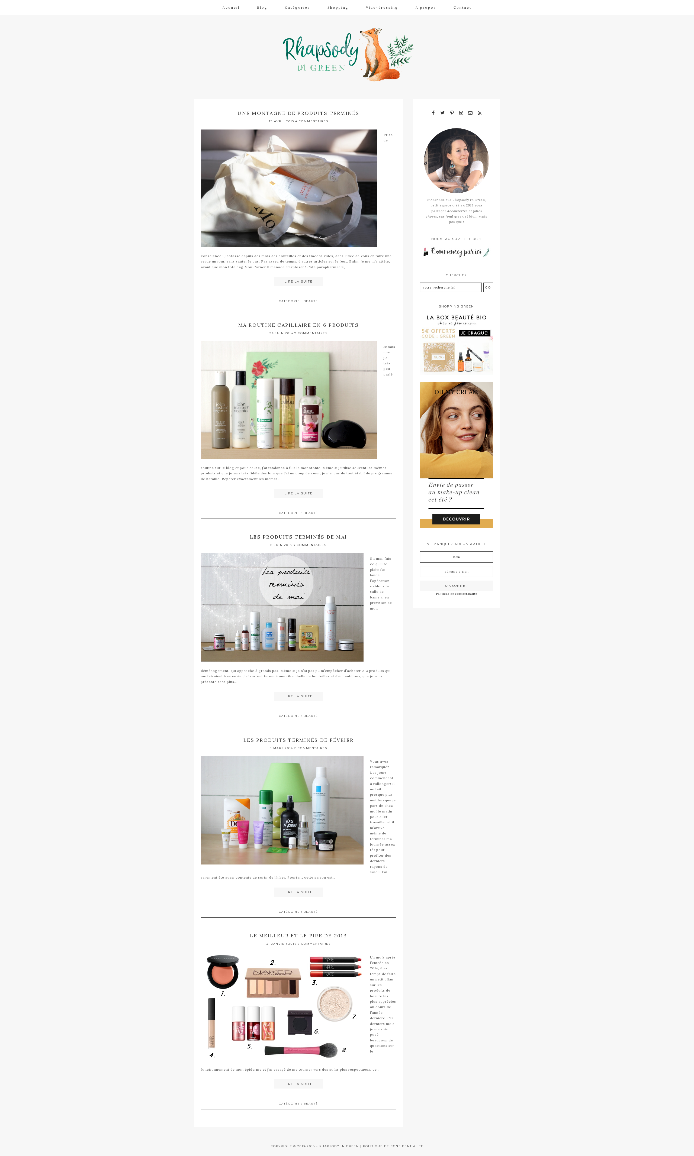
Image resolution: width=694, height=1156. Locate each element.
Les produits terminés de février (298, 740)
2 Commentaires (310, 748)
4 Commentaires (311, 121)
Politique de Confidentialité (393, 1146)
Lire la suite (299, 281)
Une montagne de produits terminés (298, 113)
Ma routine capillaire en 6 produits (298, 325)
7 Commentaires (310, 333)
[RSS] (479, 113)
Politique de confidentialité (456, 593)
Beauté (311, 301)
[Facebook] (433, 113)
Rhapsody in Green (351, 54)
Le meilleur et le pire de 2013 (298, 935)
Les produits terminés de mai (298, 537)
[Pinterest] (452, 113)
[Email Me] (470, 113)
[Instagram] (461, 113)
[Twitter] (443, 113)
